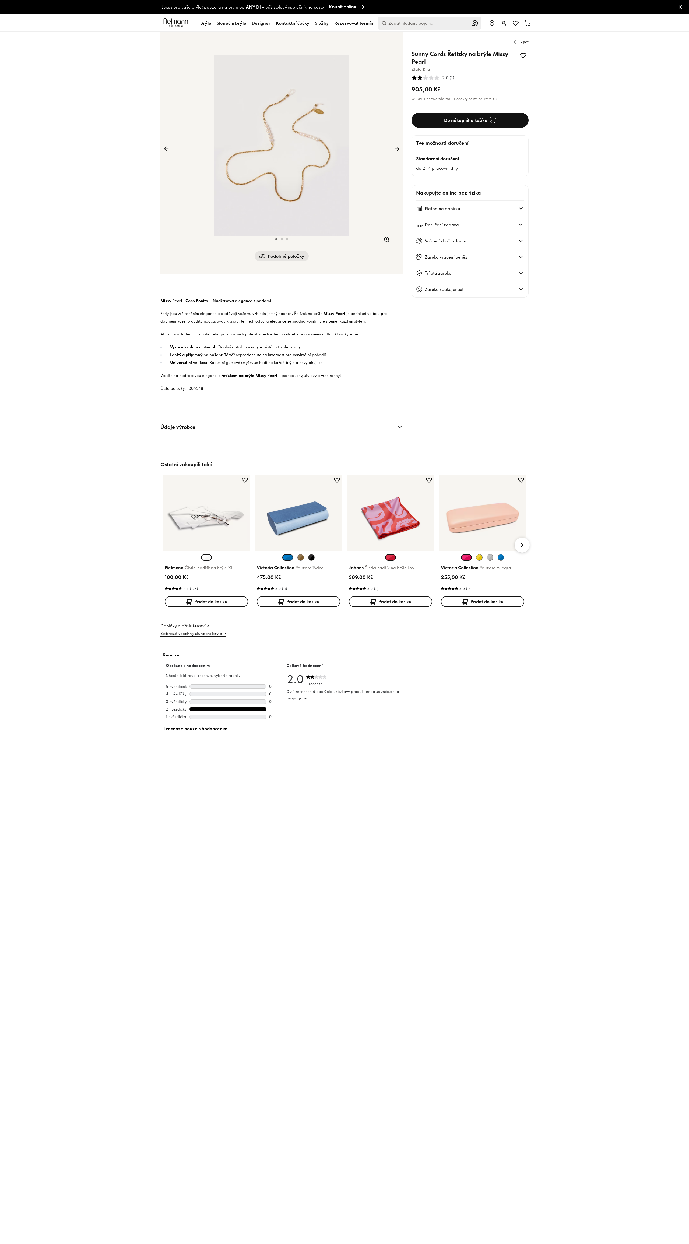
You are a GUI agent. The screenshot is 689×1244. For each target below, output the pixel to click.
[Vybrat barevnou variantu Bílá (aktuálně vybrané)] (206, 557)
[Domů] (176, 23)
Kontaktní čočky (293, 23)
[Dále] (397, 149)
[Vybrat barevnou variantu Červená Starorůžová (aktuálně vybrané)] (390, 557)
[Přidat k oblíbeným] (523, 55)
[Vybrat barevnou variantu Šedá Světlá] (490, 557)
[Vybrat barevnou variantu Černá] (311, 557)
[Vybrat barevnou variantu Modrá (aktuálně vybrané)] (287, 557)
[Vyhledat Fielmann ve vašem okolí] (492, 23)
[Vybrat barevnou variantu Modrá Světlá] (501, 557)
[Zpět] (166, 149)
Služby (322, 23)
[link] (344, 7)
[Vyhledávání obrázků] (474, 23)
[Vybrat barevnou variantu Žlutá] (479, 557)
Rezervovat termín (353, 23)
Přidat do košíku (210, 601)
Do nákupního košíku (465, 120)
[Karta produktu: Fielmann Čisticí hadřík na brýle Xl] (206, 541)
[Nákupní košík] (527, 23)
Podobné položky (286, 256)
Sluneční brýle (231, 23)
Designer (261, 23)
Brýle (205, 23)
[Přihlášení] (503, 23)
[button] (276, 239)
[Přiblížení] (386, 239)
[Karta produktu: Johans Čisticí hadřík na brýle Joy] (390, 541)
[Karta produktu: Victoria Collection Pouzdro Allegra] (483, 541)
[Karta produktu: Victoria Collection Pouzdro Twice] (298, 541)
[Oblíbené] (515, 23)
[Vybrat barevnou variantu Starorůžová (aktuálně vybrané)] (466, 557)
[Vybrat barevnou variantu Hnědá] (300, 557)
